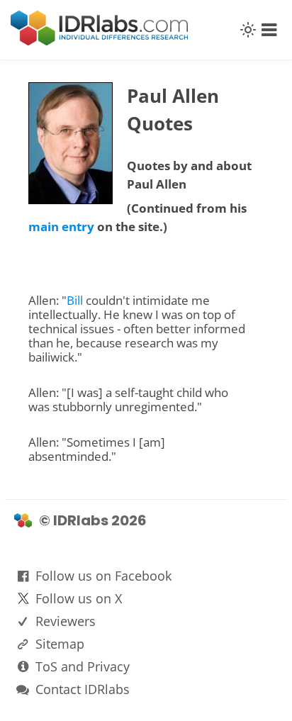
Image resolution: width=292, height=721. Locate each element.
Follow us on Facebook (103, 575)
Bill (75, 300)
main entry (61, 226)
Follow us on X (78, 598)
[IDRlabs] (99, 41)
